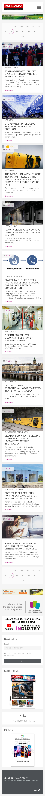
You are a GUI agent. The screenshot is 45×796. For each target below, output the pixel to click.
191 (39, 26)
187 (15, 26)
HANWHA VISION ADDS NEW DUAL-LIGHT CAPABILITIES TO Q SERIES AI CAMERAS (23, 232)
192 (5, 31)
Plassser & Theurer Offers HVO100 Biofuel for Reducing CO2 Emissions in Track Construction (22, 284)
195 (22, 31)
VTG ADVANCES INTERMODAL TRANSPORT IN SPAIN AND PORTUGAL (20, 126)
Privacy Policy (21, 778)
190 (33, 26)
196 (28, 31)
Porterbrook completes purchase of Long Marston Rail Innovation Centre (21, 496)
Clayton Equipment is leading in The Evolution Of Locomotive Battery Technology (22, 439)
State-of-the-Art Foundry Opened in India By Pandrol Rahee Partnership (21, 74)
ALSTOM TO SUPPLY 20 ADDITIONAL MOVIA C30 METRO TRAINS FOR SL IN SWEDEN (23, 388)
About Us (8, 778)
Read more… (9, 90)
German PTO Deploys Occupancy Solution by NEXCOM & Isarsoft (19, 338)
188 (21, 26)
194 (16, 31)
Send (22, 661)
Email (6, 644)
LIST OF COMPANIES (12, 783)
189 (27, 26)
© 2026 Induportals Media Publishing (21, 780)
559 (22, 36)
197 (34, 31)
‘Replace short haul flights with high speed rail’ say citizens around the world (21, 546)
